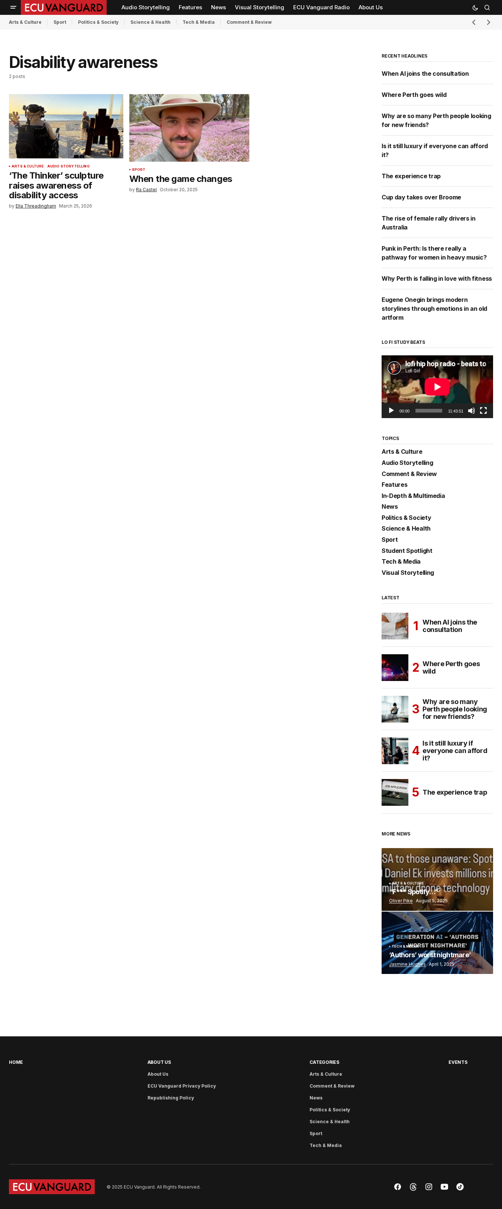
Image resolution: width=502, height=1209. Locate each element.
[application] (437, 386)
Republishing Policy (171, 1098)
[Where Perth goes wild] (395, 667)
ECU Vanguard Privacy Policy (182, 1086)
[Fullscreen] (483, 410)
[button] (13, 7)
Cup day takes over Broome (421, 197)
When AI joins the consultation (426, 73)
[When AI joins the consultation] (395, 626)
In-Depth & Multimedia (413, 496)
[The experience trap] (395, 792)
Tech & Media (198, 22)
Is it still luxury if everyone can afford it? (454, 750)
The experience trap (411, 176)
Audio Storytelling (68, 166)
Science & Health (150, 22)
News (390, 507)
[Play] (391, 410)
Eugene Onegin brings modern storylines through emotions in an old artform (434, 308)
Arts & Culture (25, 22)
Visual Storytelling (408, 573)
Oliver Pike (401, 900)
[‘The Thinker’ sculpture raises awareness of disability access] (66, 126)
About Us (159, 1062)
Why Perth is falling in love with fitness (437, 278)
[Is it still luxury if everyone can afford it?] (395, 750)
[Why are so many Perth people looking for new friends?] (395, 709)
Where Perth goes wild (414, 94)
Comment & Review (249, 22)
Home (16, 1062)
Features (394, 485)
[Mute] (471, 410)
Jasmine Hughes (407, 964)
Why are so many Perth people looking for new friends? (454, 709)
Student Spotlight (407, 551)
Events (457, 1062)
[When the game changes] (189, 128)
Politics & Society (98, 22)
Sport (60, 22)
